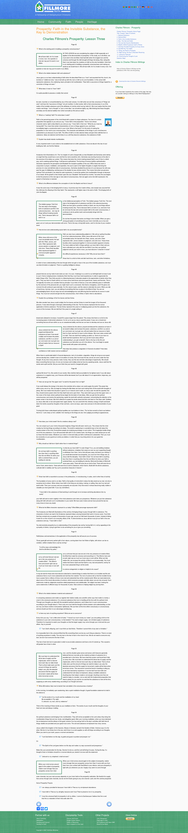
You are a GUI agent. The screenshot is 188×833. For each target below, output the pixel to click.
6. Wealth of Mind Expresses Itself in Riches (129, 45)
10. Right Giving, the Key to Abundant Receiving (130, 52)
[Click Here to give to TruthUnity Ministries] (130, 819)
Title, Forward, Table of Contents (126, 33)
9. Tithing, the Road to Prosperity (126, 50)
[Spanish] (148, 7)
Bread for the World (102, 824)
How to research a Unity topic (75, 824)
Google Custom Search (73, 820)
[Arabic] (126, 7)
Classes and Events (72, 818)
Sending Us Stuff (41, 824)
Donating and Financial (43, 822)
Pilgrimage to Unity (102, 820)
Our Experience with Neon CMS (106, 822)
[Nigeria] (132, 7)
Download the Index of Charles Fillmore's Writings (132, 81)
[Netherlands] (140, 7)
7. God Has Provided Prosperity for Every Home (130, 47)
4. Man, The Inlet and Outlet (125, 41)
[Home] (52, 8)
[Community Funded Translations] (151, 7)
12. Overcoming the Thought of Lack (127, 56)
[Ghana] (124, 7)
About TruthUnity (41, 818)
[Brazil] (135, 7)
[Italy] (137, 7)
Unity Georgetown (102, 818)
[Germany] (143, 7)
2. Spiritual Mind (121, 37)
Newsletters (40, 820)
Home (40, 22)
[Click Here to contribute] (120, 97)
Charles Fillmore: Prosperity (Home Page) (128, 31)
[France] (146, 7)
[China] (129, 7)
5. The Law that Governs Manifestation (128, 43)
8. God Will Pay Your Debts (124, 48)
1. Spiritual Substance (123, 35)
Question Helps (121, 58)
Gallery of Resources (73, 822)
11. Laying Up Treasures (124, 54)
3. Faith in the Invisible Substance (126, 39)
